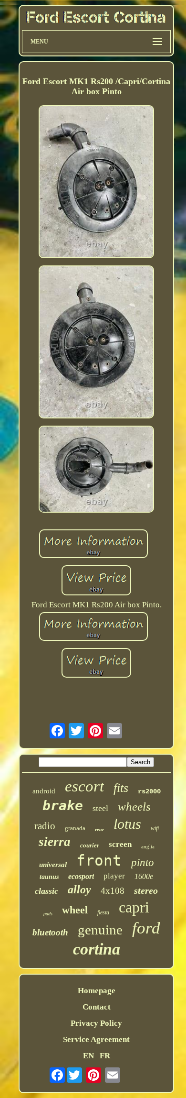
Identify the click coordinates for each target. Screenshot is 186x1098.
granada (75, 828)
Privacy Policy (96, 1023)
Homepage (96, 990)
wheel (75, 910)
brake (62, 805)
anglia (148, 846)
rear (99, 829)
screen (120, 844)
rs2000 (149, 791)
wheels (134, 806)
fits (121, 788)
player (114, 875)
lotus (127, 824)
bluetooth (50, 932)
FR (105, 1055)
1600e (143, 876)
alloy (79, 889)
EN (88, 1055)
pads (47, 913)
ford (146, 928)
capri (134, 907)
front (99, 860)
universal (53, 864)
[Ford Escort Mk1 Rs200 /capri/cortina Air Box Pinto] (96, 183)
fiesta (103, 912)
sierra (55, 841)
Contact (97, 1006)
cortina (96, 949)
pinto (142, 862)
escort (84, 786)
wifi (155, 828)
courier (89, 845)
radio (44, 826)
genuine (100, 929)
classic (46, 891)
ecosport (81, 876)
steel (100, 808)
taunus (49, 876)
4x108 (112, 891)
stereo (146, 890)
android (43, 791)
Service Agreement (96, 1039)
